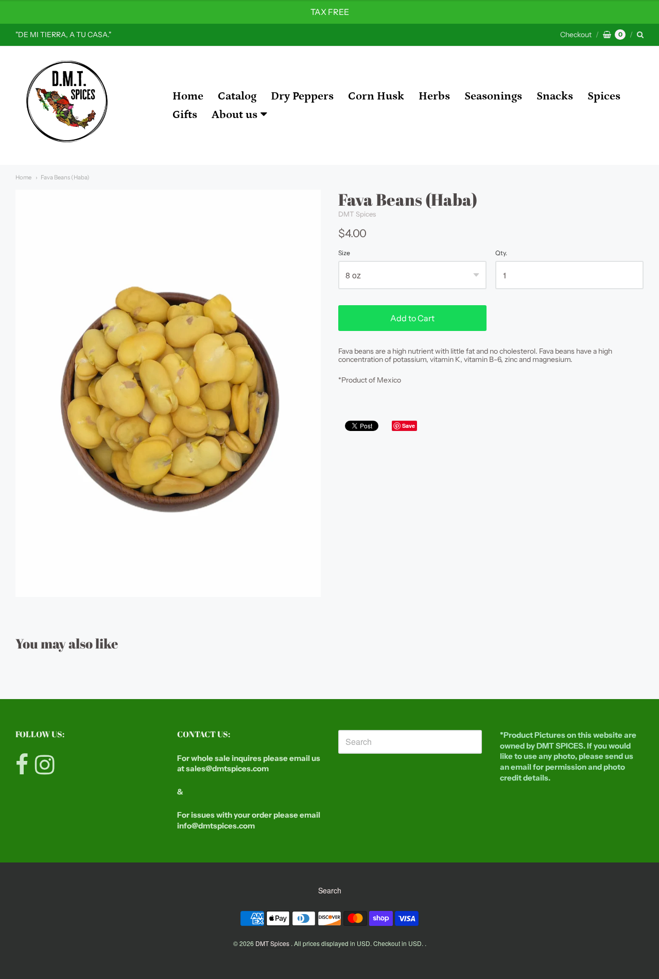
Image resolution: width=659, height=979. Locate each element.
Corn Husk (376, 96)
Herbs (434, 96)
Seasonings (493, 96)
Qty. (501, 253)
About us (234, 114)
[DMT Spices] (66, 105)
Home (187, 96)
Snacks (554, 96)
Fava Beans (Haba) (65, 177)
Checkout (576, 34)
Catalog (237, 96)
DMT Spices (357, 214)
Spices (603, 96)
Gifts (184, 114)
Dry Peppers (302, 96)
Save (408, 425)
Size (344, 253)
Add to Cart (412, 318)
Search (329, 890)
